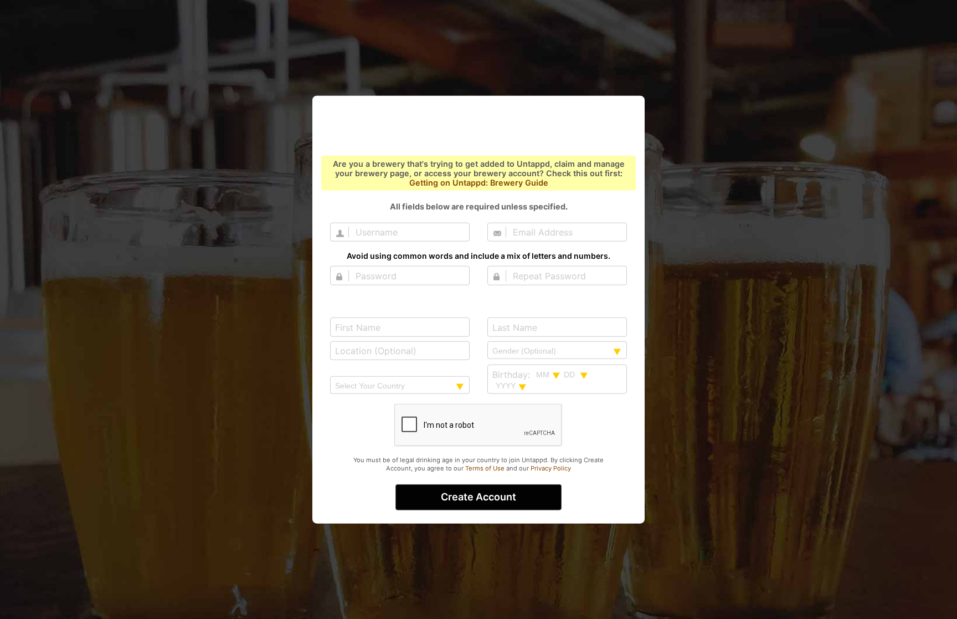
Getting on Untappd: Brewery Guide (478, 182)
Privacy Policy (551, 468)
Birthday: (511, 374)
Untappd (478, 126)
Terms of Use (485, 468)
